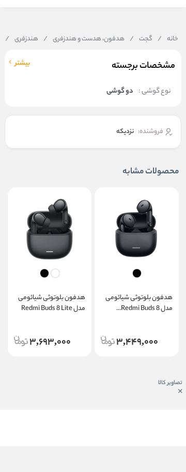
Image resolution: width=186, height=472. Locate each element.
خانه (168, 39)
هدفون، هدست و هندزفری (84, 39)
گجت (141, 39)
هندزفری (21, 39)
